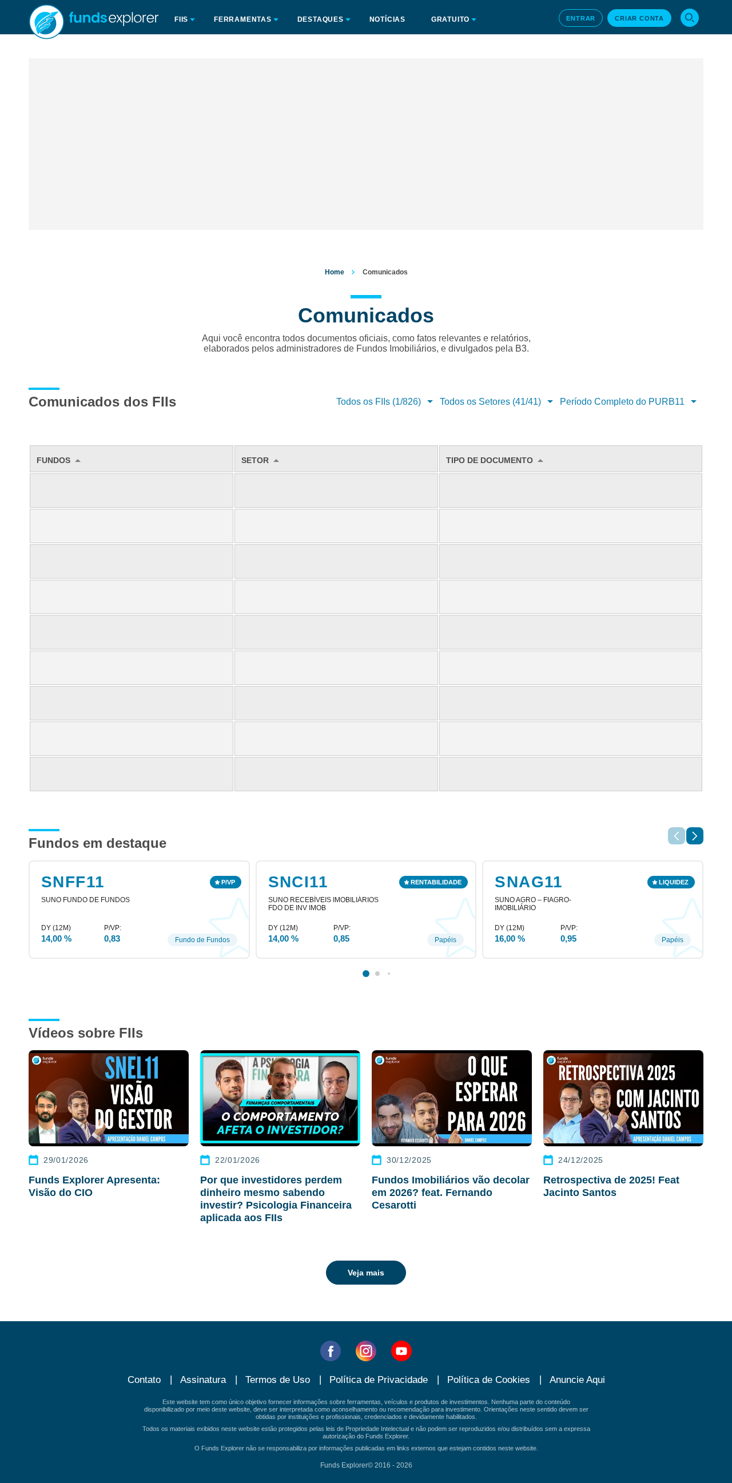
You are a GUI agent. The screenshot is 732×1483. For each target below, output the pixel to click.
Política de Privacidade (378, 1379)
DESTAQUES (320, 19)
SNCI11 (298, 882)
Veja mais (366, 1272)
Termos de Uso (277, 1379)
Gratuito (450, 19)
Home (334, 272)
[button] (694, 835)
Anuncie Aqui (577, 1379)
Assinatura (203, 1379)
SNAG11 (529, 882)
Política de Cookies (488, 1379)
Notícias (387, 19)
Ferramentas (243, 19)
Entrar (580, 18)
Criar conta (639, 18)
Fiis (181, 19)
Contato (144, 1379)
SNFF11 (73, 882)
